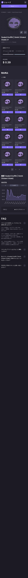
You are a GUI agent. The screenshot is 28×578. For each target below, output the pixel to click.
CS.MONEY (3, 12)
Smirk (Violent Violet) (17, 12)
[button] (7, 95)
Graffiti (9, 12)
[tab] (5, 185)
